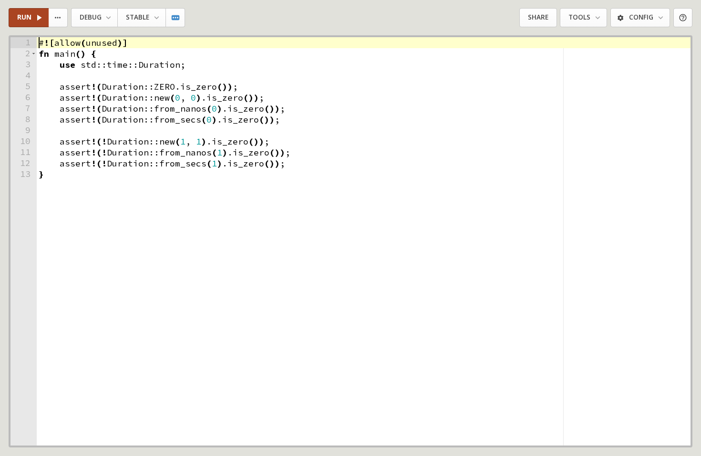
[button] (33, 53)
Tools (579, 17)
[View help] (683, 18)
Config (641, 17)
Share (538, 17)
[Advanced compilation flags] (176, 18)
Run (24, 17)
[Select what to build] (58, 18)
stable (137, 17)
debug (91, 17)
